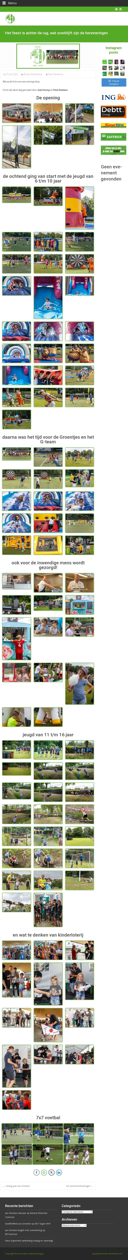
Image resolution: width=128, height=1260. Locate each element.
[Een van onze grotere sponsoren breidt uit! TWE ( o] (122, 62)
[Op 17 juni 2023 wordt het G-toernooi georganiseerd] (122, 74)
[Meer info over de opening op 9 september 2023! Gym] (116, 62)
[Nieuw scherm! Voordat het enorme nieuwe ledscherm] (110, 68)
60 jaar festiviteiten (32, 74)
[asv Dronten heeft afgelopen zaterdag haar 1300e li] (116, 68)
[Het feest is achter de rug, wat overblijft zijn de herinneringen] (48, 56)
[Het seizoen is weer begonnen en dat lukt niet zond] (110, 62)
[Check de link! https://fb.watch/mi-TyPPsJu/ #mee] (104, 68)
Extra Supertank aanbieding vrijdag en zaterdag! (29, 1240)
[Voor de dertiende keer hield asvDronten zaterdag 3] (116, 74)
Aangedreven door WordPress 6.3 (107, 1253)
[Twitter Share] (51, 1172)
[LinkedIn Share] (59, 1172)
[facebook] (116, 10)
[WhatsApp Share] (44, 1172)
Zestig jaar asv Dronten (16, 1185)
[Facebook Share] (36, 1172)
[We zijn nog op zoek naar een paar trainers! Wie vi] (104, 62)
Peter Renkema (55, 74)
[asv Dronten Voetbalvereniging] (7, 18)
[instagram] (120, 10)
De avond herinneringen (79, 1185)
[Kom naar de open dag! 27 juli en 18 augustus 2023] (122, 68)
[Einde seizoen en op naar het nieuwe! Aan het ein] (110, 74)
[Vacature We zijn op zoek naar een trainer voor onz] (104, 74)
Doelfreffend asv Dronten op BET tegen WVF (28, 1223)
